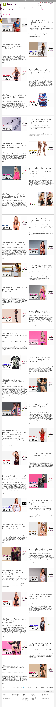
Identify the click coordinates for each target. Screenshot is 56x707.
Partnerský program (25, 698)
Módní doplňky (37, 8)
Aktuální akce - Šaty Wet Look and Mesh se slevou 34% (40, 550)
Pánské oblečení (29, 8)
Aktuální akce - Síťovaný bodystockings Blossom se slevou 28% (12, 46)
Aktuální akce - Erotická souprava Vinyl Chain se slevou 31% (14, 382)
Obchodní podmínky (6, 698)
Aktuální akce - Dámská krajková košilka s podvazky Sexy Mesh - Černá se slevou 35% (40, 72)
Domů (3, 12)
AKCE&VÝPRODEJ (6, 8)
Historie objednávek (35, 697)
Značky (44, 8)
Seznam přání (34, 698)
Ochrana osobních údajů (7, 697)
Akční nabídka (24, 699)
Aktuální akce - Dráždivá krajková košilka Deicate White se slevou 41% (14, 572)
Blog (12, 9)
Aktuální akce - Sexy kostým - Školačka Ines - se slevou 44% (13, 244)
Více (29, 37)
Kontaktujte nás (15, 695)
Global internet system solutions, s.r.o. (34, 705)
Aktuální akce (6, 9)
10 (21, 687)
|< (3, 687)
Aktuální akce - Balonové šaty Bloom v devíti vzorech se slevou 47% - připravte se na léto (40, 407)
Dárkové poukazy (25, 697)
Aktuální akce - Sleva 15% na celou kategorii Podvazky (40, 644)
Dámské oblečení (20, 8)
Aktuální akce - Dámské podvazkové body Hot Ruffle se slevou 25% (14, 335)
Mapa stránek (14, 697)
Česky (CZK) (43, 2)
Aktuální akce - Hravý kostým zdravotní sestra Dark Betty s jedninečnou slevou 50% (13, 196)
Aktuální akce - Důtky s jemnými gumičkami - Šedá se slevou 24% (41, 121)
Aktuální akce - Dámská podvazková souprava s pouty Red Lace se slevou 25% (14, 432)
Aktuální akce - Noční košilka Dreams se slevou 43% (40, 454)
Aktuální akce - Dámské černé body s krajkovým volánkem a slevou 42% (40, 596)
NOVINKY (13, 8)
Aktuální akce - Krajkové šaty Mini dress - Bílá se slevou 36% (40, 266)
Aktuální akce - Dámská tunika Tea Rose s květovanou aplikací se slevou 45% (14, 621)
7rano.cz (30, 26)
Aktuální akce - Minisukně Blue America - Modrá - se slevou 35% (14, 97)
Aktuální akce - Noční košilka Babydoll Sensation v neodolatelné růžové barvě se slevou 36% (40, 171)
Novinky (33, 699)
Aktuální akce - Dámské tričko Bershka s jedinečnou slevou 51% (40, 502)
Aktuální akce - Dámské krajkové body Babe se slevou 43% (40, 220)
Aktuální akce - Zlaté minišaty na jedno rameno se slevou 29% (13, 668)
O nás (4, 695)
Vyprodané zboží (25, 700)
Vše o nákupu (40, 3)
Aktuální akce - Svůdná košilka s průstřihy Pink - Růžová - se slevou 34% (14, 289)
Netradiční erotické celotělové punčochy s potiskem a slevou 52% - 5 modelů (14, 478)
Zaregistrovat (46, 3)
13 (28, 687)
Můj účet (33, 695)
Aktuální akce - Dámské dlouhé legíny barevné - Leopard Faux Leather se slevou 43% (14, 145)
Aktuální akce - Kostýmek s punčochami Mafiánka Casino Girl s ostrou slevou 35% (13, 526)
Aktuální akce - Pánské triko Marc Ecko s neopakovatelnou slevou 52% (40, 360)
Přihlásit (51, 3)
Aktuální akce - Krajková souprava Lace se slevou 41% (40, 312)
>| (32, 687)
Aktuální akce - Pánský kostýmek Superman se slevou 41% (41, 22)
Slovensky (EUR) (50, 2)
